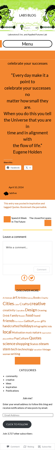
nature (37, 332)
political (10, 338)
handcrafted (11, 326)
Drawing (42, 310)
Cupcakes (20, 310)
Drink (6, 315)
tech (14, 349)
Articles (22, 297)
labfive (13, 193)
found (36, 315)
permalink (41, 207)
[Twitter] (31, 276)
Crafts (24, 304)
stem (6, 349)
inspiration (34, 203)
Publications (12, 390)
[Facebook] (24, 276)
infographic (40, 326)
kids (50, 326)
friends (9, 320)
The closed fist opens (40, 217)
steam (44, 344)
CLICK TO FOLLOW (17, 424)
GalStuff (29, 321)
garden (37, 321)
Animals (8, 298)
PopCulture (21, 338)
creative (37, 303)
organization (46, 333)
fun (16, 321)
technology (25, 349)
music (29, 332)
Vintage (46, 349)
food (29, 315)
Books (37, 297)
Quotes (15, 207)
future (20, 321)
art (15, 297)
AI (4, 298)
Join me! (28, 398)
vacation (38, 349)
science (9, 343)
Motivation (18, 332)
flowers (22, 316)
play (4, 339)
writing (15, 354)
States (34, 344)
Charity (44, 298)
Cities (8, 303)
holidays (26, 326)
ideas (8, 383)
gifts (43, 321)
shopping (22, 344)
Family (14, 315)
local (7, 331)
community (12, 376)
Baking (30, 298)
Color (16, 304)
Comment (41, 269)
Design (31, 309)
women (6, 353)
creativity (9, 310)
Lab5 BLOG (27, 15)
